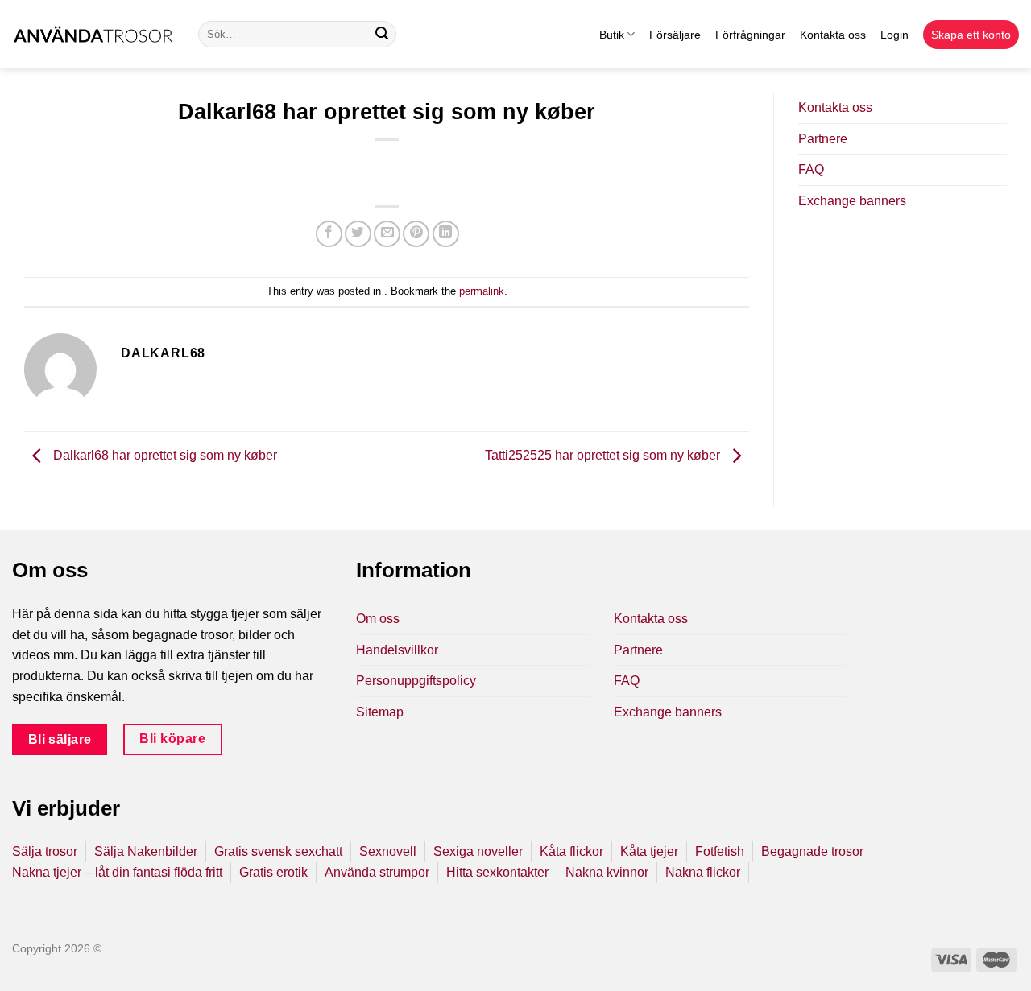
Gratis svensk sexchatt (278, 851)
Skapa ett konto (971, 34)
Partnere (822, 139)
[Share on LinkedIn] (446, 234)
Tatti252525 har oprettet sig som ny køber (604, 455)
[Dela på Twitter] (358, 234)
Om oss (378, 619)
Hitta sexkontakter (497, 872)
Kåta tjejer (649, 851)
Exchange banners (852, 201)
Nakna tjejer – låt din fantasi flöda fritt (117, 872)
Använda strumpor (377, 872)
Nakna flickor (702, 872)
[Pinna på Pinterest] (416, 234)
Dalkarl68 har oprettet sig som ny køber (163, 455)
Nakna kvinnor (606, 872)
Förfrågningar (750, 34)
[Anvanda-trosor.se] (93, 34)
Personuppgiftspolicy (416, 681)
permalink (481, 291)
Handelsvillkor (397, 650)
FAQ (811, 169)
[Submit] (381, 34)
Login (894, 34)
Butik (611, 34)
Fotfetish (719, 851)
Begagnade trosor (812, 851)
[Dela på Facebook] (329, 234)
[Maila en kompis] (387, 234)
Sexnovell (387, 851)
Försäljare (675, 34)
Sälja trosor (44, 851)
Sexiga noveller (478, 851)
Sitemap (380, 712)
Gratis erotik (273, 872)
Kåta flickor (571, 851)
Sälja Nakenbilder (145, 851)
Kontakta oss (833, 34)
